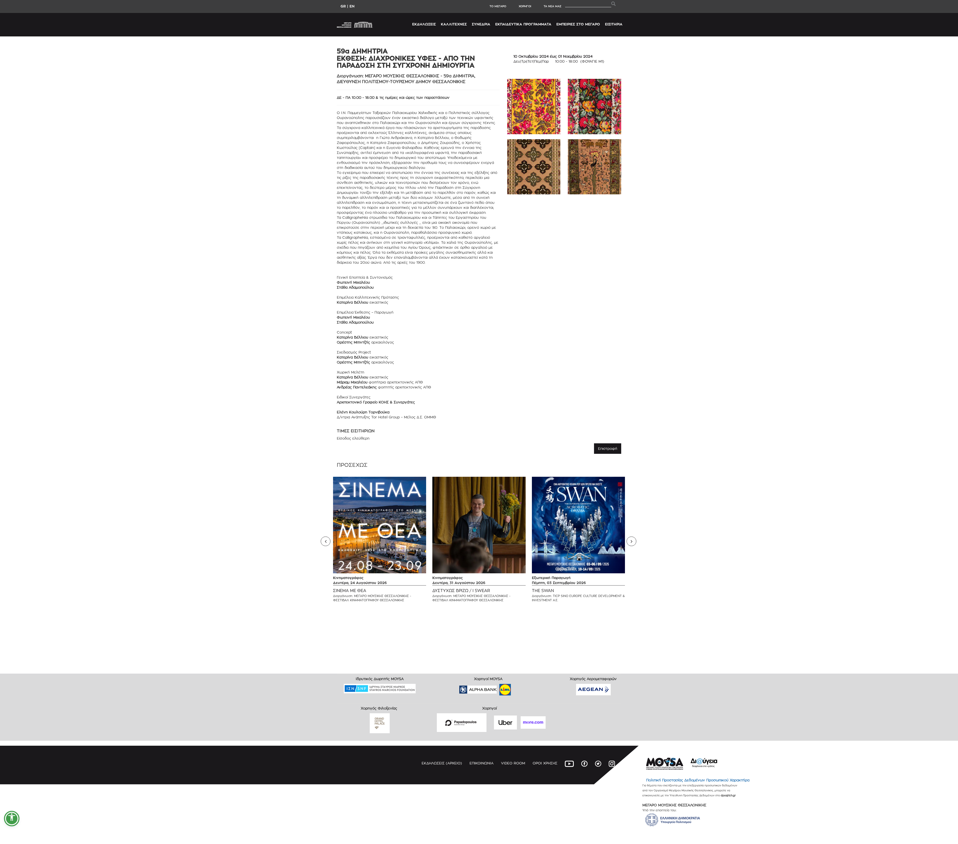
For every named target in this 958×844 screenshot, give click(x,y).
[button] (11, 818)
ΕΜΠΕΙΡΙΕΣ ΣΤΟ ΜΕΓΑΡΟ (578, 24)
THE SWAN (543, 591)
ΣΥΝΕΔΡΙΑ (481, 24)
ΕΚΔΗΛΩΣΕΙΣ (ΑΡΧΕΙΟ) (442, 763)
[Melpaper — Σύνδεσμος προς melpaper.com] (519, 688)
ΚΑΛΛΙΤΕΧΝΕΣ (454, 24)
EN (352, 6)
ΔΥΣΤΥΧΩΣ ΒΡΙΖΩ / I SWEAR (461, 591)
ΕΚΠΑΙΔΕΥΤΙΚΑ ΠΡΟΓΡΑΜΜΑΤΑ (523, 24)
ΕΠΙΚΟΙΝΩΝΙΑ (481, 763)
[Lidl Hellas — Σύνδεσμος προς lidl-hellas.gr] (498, 688)
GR (343, 6)
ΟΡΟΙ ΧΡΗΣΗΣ (545, 763)
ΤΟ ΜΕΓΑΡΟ (497, 6)
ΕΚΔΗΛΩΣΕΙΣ (424, 24)
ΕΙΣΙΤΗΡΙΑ (613, 24)
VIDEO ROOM (513, 763)
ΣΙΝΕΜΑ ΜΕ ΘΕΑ (349, 591)
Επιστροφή (607, 448)
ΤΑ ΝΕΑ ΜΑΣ (552, 6)
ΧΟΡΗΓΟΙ (525, 6)
